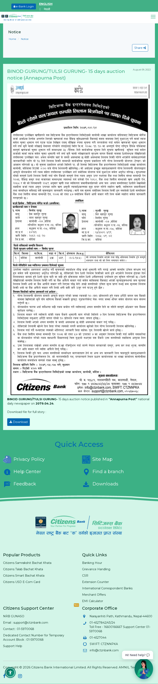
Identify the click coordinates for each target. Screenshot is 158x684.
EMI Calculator (92, 601)
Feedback (24, 484)
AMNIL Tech (128, 667)
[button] (154, 17)
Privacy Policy (29, 459)
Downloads (105, 484)
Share (138, 48)
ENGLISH (45, 4)
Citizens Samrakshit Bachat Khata (27, 563)
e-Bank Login (24, 6)
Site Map (102, 459)
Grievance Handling (96, 569)
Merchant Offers (94, 595)
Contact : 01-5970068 (18, 629)
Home (12, 38)
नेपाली (47, 9)
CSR (85, 575)
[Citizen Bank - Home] (20, 17)
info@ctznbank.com (104, 650)
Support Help (12, 646)
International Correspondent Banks (107, 588)
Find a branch (108, 471)
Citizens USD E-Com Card (21, 582)
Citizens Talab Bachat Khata (23, 569)
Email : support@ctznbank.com (25, 622)
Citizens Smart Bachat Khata (23, 575)
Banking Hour (92, 563)
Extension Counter (95, 582)
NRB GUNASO (13, 616)
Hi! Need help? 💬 (137, 655)
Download (20, 422)
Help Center (27, 471)
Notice (24, 38)
